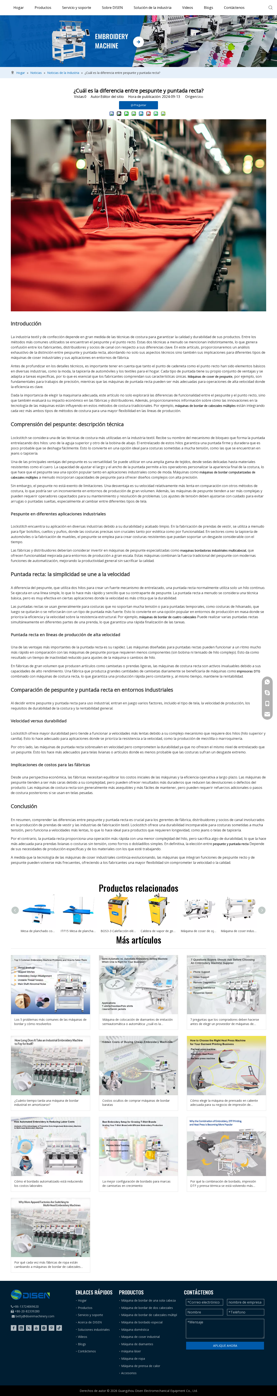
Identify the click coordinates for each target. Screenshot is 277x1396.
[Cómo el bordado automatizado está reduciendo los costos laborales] (50, 1146)
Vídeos (82, 1337)
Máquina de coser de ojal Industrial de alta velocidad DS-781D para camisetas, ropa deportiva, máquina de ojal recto (198, 931)
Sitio (200, 97)
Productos (43, 7)
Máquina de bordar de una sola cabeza (148, 1300)
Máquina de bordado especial (142, 1322)
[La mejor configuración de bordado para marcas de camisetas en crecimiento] (138, 1146)
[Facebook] (13, 1328)
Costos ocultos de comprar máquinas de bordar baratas (136, 1102)
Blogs (208, 7)
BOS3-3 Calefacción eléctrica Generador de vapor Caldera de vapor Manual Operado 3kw (118, 931)
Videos (187, 7)
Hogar (18, 7)
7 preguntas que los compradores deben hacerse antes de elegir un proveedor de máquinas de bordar (224, 1021)
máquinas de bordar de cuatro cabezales (167, 617)
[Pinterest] (51, 1328)
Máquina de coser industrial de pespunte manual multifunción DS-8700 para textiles (238, 931)
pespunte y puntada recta (231, 844)
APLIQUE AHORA (225, 1345)
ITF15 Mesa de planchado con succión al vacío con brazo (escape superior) (78, 931)
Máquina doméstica (135, 1330)
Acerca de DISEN (90, 1322)
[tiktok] (59, 1328)
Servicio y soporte (76, 7)
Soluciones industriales (94, 1330)
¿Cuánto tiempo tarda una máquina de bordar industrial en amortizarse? (46, 1102)
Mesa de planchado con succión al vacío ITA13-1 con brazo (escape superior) (38, 931)
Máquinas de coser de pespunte (210, 376)
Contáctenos (234, 7)
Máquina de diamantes (137, 1344)
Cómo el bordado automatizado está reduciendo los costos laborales (48, 1183)
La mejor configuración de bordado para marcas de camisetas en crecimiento (136, 1183)
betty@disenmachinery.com (35, 1316)
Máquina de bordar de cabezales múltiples (150, 1315)
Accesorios (129, 1373)
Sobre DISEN (112, 7)
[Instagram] (44, 1328)
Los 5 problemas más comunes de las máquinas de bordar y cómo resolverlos (50, 1021)
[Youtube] (36, 1328)
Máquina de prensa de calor (140, 1366)
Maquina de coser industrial (140, 1337)
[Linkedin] (21, 1328)
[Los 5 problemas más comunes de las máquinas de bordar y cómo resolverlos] (50, 984)
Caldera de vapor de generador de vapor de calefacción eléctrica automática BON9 (158, 931)
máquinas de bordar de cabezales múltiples (205, 406)
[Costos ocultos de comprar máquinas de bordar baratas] (138, 1065)
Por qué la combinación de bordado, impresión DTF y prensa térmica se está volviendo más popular (223, 1183)
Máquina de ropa (133, 1358)
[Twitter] (29, 1328)
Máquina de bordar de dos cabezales (147, 1308)
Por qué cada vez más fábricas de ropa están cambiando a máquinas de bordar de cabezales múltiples (47, 1264)
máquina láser (131, 1351)
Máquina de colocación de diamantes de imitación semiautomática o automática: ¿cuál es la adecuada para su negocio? (137, 1021)
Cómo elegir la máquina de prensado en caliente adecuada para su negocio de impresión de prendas (224, 1102)
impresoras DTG (248, 671)
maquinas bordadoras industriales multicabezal (213, 550)
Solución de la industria (152, 7)
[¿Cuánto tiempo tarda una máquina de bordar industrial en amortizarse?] (50, 1065)
